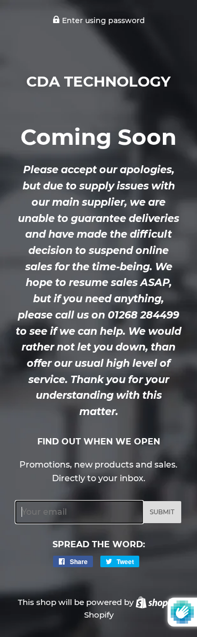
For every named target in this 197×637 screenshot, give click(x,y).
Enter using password (102, 20)
